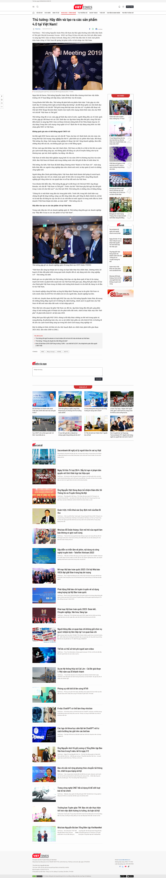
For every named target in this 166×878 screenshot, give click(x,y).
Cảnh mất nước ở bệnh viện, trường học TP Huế (116, 117)
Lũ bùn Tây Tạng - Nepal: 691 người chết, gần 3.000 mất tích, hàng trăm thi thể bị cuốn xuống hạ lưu (121, 410)
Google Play (130, 876)
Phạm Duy (37, 29)
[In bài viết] (93, 29)
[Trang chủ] (33, 13)
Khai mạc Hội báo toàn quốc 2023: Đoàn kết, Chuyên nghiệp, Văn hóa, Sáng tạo (76, 610)
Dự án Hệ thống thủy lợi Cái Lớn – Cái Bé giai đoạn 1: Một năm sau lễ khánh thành (79, 670)
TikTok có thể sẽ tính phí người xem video (75, 648)
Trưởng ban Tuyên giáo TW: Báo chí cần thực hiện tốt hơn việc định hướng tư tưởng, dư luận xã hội (79, 809)
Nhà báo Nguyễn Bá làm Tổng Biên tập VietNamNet (79, 827)
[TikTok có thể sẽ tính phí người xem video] (44, 655)
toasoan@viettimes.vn (124, 859)
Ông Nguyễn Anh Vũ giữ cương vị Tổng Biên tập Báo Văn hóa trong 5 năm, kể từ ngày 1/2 (79, 749)
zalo (122, 866)
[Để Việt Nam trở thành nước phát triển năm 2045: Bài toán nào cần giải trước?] (44, 399)
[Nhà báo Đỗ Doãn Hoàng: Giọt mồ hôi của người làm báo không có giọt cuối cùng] (127, 278)
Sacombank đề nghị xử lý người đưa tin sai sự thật (115, 231)
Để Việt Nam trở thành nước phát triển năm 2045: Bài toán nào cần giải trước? (44, 410)
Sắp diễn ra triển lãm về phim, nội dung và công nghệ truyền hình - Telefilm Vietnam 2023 (78, 551)
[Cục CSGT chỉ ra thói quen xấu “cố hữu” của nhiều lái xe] (44, 423)
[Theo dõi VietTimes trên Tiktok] (128, 866)
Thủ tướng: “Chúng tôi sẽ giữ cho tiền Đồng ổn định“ (52, 341)
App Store (123, 876)
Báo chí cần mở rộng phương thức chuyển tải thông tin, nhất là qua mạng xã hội (79, 769)
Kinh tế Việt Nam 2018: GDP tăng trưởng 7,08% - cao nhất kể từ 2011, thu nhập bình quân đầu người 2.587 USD (66, 344)
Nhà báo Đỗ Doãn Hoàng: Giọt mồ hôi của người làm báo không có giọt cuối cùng (115, 280)
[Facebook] (89, 29)
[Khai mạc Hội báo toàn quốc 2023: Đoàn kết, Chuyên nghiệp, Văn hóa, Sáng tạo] (44, 615)
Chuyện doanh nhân (113, 13)
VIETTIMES (83, 7)
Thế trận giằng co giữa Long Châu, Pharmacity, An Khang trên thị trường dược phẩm (69, 410)
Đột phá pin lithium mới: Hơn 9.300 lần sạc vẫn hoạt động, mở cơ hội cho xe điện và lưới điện (117, 191)
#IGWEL (59, 351)
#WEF (42, 351)
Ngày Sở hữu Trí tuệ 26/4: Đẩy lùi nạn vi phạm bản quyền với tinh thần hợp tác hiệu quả (115, 242)
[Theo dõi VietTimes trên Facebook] (120, 866)
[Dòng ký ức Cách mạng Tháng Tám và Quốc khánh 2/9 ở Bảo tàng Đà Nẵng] (120, 204)
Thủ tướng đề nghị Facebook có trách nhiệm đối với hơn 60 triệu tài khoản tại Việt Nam (62, 338)
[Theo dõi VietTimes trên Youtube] (125, 866)
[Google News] (98, 29)
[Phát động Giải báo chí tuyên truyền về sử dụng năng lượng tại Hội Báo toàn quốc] (44, 595)
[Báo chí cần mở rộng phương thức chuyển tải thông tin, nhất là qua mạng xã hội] (44, 774)
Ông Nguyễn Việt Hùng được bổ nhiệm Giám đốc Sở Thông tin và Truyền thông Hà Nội (115, 256)
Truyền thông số (128, 13)
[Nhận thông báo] (119, 7)
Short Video (93, 13)
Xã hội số (39, 13)
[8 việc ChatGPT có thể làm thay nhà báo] (44, 714)
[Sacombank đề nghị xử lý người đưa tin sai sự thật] (127, 232)
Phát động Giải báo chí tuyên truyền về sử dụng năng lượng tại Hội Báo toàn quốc (78, 591)
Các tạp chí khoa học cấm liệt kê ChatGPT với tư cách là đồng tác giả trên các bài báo (78, 729)
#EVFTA (66, 351)
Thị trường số (82, 13)
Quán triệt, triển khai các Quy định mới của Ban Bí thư (115, 268)
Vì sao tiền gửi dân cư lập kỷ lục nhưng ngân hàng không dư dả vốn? (69, 434)
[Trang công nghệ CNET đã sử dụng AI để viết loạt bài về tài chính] (44, 794)
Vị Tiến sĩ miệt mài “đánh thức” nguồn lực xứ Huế (95, 434)
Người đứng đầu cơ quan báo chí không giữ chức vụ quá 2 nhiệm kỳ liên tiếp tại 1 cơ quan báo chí (79, 630)
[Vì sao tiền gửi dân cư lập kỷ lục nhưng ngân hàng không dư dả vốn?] (70, 423)
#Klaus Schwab (51, 351)
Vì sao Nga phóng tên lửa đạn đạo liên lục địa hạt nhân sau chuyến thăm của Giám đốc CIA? (117, 141)
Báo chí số (37, 445)
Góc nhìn (47, 13)
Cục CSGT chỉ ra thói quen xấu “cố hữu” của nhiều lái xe (43, 434)
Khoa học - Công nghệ (68, 13)
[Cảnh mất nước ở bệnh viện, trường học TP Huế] (120, 107)
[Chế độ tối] (123, 7)
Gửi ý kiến (98, 379)
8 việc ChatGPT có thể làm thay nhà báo (74, 708)
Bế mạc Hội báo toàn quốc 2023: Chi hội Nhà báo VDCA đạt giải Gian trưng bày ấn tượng (78, 571)
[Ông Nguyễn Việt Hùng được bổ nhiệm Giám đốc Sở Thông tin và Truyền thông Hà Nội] (127, 254)
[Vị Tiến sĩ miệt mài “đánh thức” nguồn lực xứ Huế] (96, 423)
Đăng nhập (130, 6)
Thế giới (102, 13)
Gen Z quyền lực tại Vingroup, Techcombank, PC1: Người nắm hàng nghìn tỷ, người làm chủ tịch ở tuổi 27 (121, 435)
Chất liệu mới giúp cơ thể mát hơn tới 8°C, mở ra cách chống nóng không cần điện (117, 166)
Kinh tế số (56, 13)
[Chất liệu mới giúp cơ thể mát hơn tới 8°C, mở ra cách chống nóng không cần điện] (120, 154)
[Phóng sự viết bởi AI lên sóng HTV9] (44, 695)
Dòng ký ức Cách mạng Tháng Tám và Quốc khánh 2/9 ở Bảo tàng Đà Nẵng (117, 216)
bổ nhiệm (77, 831)
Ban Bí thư (58, 636)
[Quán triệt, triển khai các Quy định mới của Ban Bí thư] (127, 269)
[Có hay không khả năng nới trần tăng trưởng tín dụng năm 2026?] (96, 399)
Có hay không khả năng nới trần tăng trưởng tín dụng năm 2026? (95, 409)
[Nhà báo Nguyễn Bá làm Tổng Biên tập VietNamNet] (44, 834)
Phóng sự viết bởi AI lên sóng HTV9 (72, 688)
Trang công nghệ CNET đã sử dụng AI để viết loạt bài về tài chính (78, 789)
